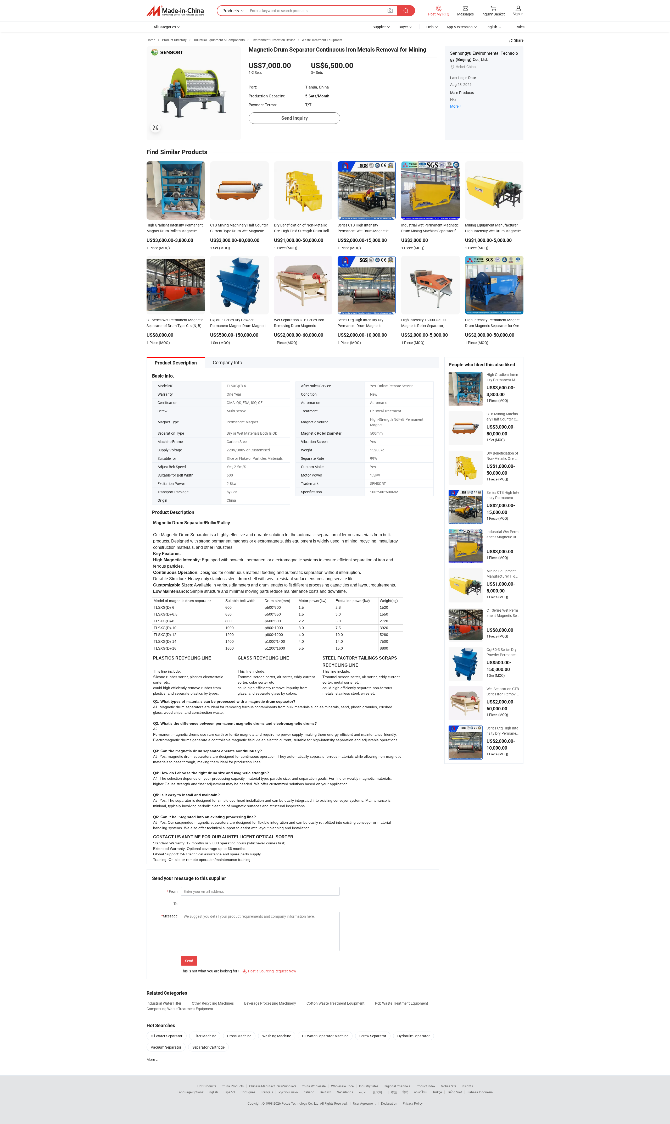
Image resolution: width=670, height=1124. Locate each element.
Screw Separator (372, 1035)
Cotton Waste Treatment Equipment (335, 1003)
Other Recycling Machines (213, 1003)
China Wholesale (314, 1086)
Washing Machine (276, 1035)
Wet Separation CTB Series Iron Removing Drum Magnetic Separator (503, 691)
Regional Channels (397, 1086)
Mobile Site (448, 1086)
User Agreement (364, 1103)
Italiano (309, 1092)
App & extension (459, 26)
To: (176, 903)
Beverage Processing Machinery (270, 1003)
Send (189, 960)
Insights (467, 1086)
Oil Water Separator (166, 1035)
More (454, 106)
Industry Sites (368, 1086)
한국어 (377, 1092)
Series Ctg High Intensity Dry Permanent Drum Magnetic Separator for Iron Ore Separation (502, 731)
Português (248, 1092)
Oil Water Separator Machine (325, 1035)
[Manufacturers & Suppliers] (175, 10)
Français (267, 1092)
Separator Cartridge (208, 1047)
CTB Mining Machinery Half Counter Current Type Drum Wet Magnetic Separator (502, 416)
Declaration (389, 1103)
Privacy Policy (413, 1103)
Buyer (403, 26)
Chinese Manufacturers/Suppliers (272, 1086)
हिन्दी (405, 1092)
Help (430, 26)
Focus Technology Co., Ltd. (301, 1103)
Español (229, 1092)
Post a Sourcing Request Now (269, 970)
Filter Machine (204, 1035)
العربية (363, 1092)
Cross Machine (239, 1035)
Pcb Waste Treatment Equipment (401, 1003)
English (213, 1092)
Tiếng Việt (454, 1092)
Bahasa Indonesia (480, 1092)
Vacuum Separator (166, 1047)
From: (172, 891)
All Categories (165, 26)
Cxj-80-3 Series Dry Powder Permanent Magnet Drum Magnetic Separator (503, 652)
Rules (520, 26)
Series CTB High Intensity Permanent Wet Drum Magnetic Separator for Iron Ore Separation (503, 495)
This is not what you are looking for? (210, 970)
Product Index (425, 1086)
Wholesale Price (342, 1086)
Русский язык (288, 1092)
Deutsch (325, 1092)
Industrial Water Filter (164, 1003)
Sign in (518, 13)
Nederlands (345, 1092)
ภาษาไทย (420, 1092)
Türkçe (437, 1092)
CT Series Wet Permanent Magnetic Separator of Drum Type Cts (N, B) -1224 (503, 613)
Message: (169, 915)
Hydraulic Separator (413, 1035)
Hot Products (206, 1086)
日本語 (392, 1092)
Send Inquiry (294, 118)
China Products (233, 1086)
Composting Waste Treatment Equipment (180, 1008)
